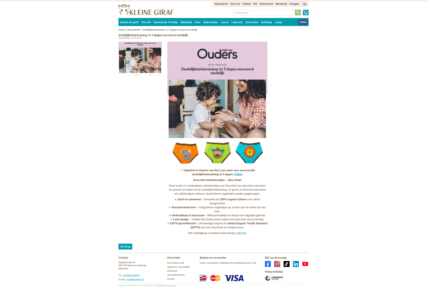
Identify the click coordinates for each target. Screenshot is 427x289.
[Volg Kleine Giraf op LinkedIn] (294, 263)
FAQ (255, 4)
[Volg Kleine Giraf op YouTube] (303, 263)
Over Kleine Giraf (175, 263)
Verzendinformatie (176, 275)
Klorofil (146, 22)
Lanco (225, 22)
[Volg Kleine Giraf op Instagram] (275, 263)
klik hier (241, 233)
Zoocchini (252, 22)
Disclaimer (172, 271)
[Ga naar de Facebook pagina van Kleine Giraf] (268, 263)
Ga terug (125, 246)
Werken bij (281, 4)
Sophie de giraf (129, 22)
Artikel (238, 174)
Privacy (171, 279)
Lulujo (278, 22)
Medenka (186, 22)
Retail (303, 22)
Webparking (161, 285)
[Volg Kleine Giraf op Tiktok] (285, 263)
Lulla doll (237, 22)
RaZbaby (266, 22)
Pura (197, 22)
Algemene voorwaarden (178, 267)
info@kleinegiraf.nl (135, 279)
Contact (246, 4)
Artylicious (172, 285)
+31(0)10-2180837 (131, 275)
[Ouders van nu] (217, 104)
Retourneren (266, 4)
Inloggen (294, 4)
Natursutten (210, 22)
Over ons (235, 4)
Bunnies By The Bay (166, 22)
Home (121, 29)
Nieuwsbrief (221, 4)
